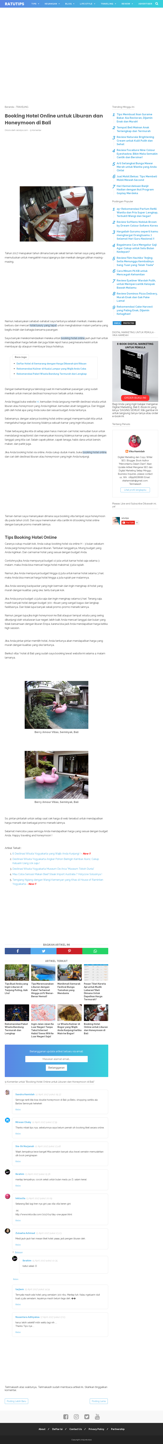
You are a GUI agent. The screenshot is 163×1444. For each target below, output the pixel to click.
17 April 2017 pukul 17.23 (52, 1317)
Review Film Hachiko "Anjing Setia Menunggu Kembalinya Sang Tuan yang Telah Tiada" (135, 261)
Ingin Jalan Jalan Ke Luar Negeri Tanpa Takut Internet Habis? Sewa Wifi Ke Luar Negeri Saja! (42, 1030)
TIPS (33, 4)
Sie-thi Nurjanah (24, 1146)
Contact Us (75, 1429)
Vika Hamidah (137, 451)
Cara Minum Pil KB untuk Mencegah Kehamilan (132, 272)
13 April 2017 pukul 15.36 (37, 1174)
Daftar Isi (57, 1429)
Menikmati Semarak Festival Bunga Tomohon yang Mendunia (68, 988)
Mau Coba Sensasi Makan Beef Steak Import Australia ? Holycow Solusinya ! (57, 874)
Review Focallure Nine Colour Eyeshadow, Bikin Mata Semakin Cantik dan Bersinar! (137, 154)
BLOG (68, 4)
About (42, 1429)
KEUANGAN (51, 4)
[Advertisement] (81, 22)
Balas (18, 1109)
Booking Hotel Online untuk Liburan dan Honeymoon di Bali (96, 1029)
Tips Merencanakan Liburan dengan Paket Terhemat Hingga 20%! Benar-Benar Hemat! (42, 990)
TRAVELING (107, 4)
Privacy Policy (96, 1429)
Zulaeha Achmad (25, 1233)
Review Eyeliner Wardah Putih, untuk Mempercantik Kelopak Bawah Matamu (136, 284)
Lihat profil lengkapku (135, 490)
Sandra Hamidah (25, 1094)
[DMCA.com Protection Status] (124, 324)
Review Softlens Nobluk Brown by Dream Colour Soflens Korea (137, 223)
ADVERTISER (145, 4)
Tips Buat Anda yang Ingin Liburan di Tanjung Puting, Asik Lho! (16, 988)
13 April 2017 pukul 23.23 (49, 1233)
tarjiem (19, 1289)
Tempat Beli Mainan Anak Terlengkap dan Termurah (134, 129)
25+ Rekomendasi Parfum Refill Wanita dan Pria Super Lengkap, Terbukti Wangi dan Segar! (137, 212)
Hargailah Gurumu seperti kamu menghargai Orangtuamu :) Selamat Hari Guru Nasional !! (137, 235)
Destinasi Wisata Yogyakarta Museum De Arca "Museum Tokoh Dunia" (53, 868)
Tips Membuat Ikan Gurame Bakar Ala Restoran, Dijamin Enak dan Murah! (134, 118)
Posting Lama (99, 1401)
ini (38, 401)
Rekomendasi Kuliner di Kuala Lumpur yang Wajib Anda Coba (51, 368)
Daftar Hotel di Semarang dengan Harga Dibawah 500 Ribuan (51, 363)
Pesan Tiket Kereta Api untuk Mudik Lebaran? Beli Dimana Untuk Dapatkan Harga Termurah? (95, 992)
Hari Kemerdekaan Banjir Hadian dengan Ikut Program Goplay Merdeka (135, 190)
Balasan (19, 1252)
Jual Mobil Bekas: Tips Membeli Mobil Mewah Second (137, 178)
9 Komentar (35, 130)
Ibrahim (19, 1174)
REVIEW (126, 4)
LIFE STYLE (86, 4)
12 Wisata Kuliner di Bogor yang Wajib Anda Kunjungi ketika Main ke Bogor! (69, 1029)
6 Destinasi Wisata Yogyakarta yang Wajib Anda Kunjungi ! (46, 853)
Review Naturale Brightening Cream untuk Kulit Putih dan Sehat (135, 141)
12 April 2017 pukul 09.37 (48, 1094)
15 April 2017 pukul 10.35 (44, 1260)
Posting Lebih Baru (16, 1401)
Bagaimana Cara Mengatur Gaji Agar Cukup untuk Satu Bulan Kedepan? (137, 248)
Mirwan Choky (23, 1122)
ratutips (14, 4)
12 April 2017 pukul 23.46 (48, 1146)
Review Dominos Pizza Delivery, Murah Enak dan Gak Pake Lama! (137, 297)
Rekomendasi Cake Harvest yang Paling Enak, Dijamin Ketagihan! (135, 310)
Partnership (117, 1429)
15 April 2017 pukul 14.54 (37, 1289)
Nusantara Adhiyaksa (27, 1317)
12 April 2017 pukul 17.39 (44, 1122)
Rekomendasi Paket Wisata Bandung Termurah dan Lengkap (52, 374)
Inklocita (20, 1198)
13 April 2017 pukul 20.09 (39, 1198)
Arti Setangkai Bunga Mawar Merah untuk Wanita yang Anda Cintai (137, 167)
